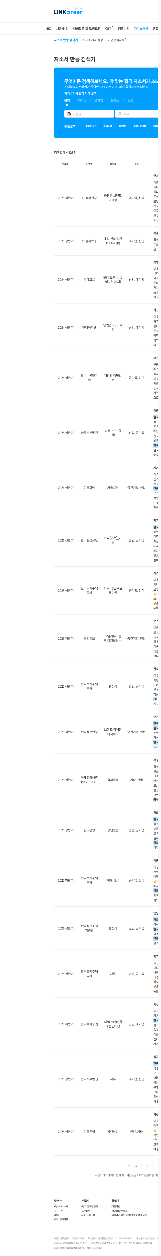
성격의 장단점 (139, 126)
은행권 (115, 100)
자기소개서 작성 (93, 40)
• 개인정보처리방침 (119, 1210)
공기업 (98, 100)
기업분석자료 (116, 40)
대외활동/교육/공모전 (87, 28)
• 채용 (56, 1214)
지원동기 (107, 126)
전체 (67, 100)
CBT (108, 28)
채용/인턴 (62, 28)
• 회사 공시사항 (61, 1219)
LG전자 (122, 126)
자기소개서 (141, 28)
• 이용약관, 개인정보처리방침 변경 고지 (129, 1214)
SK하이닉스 (90, 126)
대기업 (82, 100)
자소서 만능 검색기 (66, 40)
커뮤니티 (123, 28)
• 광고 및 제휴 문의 (89, 1206)
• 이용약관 (115, 1206)
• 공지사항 (58, 1210)
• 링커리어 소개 (61, 1206)
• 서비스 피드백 (88, 1214)
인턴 (130, 100)
